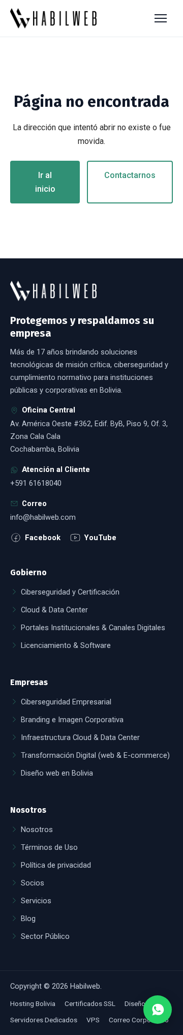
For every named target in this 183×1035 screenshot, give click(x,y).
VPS (93, 1020)
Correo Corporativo (139, 1020)
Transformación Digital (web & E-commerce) (95, 755)
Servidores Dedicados (43, 1020)
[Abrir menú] (161, 18)
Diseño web (142, 1003)
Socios (32, 883)
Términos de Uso (49, 847)
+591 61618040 (36, 483)
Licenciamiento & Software (66, 645)
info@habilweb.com (43, 517)
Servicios (36, 900)
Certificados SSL (90, 1003)
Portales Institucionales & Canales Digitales (93, 627)
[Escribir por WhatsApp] (157, 1009)
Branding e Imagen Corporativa (72, 719)
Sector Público (45, 936)
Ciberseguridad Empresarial (66, 701)
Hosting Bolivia (32, 1003)
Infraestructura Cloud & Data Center (80, 737)
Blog (28, 918)
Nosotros (37, 829)
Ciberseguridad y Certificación (70, 592)
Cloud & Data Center (54, 609)
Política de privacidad (56, 865)
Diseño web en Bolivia (57, 773)
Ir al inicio (45, 182)
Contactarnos (130, 175)
